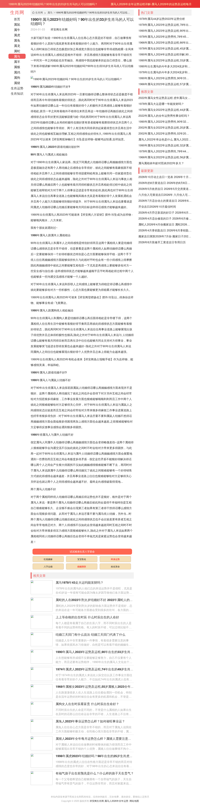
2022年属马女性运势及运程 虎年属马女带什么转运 (165, 98)
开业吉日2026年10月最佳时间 (157, 206)
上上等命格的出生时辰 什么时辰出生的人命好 (87, 617)
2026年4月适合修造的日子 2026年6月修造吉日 (165, 218)
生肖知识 (17, 93)
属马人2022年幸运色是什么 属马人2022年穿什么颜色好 (165, 139)
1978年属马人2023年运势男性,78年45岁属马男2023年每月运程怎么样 (165, 36)
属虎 (17, 35)
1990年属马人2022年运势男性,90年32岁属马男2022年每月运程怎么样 (165, 121)
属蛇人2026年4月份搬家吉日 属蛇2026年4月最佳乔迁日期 (165, 224)
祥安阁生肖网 (59, 29)
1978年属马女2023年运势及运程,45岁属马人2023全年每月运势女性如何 (165, 48)
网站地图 (134, 800)
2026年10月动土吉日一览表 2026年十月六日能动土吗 (165, 177)
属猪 (17, 82)
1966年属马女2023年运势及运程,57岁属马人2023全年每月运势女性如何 (165, 84)
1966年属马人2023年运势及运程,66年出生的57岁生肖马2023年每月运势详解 (165, 42)
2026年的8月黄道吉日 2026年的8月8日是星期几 (165, 183)
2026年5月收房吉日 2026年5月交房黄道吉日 (165, 189)
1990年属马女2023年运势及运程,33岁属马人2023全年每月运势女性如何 (165, 60)
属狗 (17, 77)
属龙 (17, 45)
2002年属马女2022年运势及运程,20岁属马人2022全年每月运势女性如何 (165, 127)
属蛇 (17, 51)
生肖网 (17, 12)
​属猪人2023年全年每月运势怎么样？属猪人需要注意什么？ (97, 738)
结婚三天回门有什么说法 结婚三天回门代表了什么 (90, 634)
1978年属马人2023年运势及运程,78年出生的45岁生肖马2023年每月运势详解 (165, 25)
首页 (17, 19)
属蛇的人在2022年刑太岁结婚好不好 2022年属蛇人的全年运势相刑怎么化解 (108, 599)
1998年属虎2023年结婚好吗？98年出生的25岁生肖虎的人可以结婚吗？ (105, 755)
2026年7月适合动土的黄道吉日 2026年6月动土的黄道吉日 (165, 200)
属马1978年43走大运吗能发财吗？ (79, 582)
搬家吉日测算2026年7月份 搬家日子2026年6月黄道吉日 (165, 236)
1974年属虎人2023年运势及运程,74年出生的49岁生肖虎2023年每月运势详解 (109, 669)
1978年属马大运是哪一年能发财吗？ (161, 104)
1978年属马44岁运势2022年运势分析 (161, 19)
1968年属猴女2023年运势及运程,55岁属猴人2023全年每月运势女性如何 (106, 686)
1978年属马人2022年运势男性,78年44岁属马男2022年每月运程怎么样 (165, 151)
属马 (17, 56)
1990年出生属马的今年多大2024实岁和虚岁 (165, 66)
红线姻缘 (48, 559)
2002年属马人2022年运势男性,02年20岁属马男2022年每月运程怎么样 (165, 133)
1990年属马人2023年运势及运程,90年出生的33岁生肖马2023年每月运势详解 (110, 651)
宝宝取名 (81, 559)
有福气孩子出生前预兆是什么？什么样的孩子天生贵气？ (95, 773)
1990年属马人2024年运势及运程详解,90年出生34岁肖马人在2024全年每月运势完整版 (165, 54)
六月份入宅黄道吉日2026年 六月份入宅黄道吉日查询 (165, 195)
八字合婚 (48, 566)
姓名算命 (115, 566)
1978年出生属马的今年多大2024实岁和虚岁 (165, 72)
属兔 (17, 40)
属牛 (17, 29)
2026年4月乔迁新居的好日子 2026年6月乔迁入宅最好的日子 (165, 212)
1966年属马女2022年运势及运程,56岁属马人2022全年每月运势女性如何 (165, 157)
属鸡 (17, 72)
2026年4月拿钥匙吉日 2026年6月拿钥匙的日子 (165, 230)
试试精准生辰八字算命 (82, 551)
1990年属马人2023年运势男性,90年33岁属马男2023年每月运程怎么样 (165, 78)
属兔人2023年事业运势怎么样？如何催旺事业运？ (90, 721)
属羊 (17, 61)
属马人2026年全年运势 (116, 800)
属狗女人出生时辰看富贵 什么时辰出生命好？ (87, 703)
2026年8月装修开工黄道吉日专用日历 (162, 242)
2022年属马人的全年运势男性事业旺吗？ (164, 115)
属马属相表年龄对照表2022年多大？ (161, 163)
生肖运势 (17, 88)
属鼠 (17, 24)
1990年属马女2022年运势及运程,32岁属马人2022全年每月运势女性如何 (165, 145)
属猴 (17, 67)
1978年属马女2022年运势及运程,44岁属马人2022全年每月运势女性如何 (165, 110)
